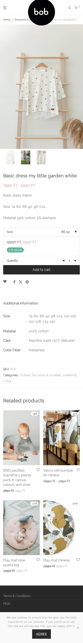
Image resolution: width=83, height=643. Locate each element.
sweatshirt (70, 375)
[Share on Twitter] (20, 282)
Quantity (12, 260)
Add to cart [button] (9, 571)
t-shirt (7, 381)
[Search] (69, 8)
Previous (4, 86)
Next (79, 86)
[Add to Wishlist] (6, 282)
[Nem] (78, 628)
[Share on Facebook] (14, 282)
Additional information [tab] (20, 303)
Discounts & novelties (27, 19)
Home (6, 19)
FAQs (6, 603)
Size (10, 232)
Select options (12, 490)
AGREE (41, 634)
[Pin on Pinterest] (27, 282)
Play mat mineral (56, 560)
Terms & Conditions (16, 596)
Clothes (25, 375)
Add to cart (41, 270)
